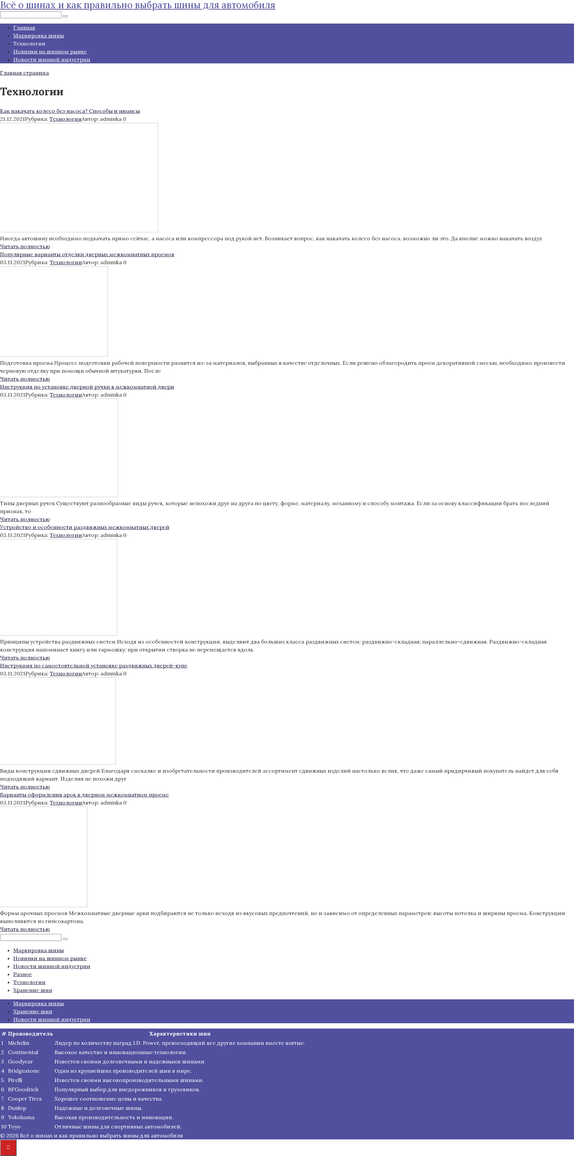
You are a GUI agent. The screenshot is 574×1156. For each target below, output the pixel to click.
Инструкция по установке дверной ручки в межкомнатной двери (87, 386)
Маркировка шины (38, 35)
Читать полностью (25, 246)
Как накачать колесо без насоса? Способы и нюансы (70, 111)
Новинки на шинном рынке (50, 51)
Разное (22, 974)
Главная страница (24, 72)
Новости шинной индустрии (51, 59)
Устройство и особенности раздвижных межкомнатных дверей (84, 527)
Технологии (65, 119)
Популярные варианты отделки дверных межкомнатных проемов (87, 254)
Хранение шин (32, 990)
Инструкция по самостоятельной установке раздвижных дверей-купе (93, 665)
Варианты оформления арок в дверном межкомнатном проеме (84, 794)
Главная (24, 27)
